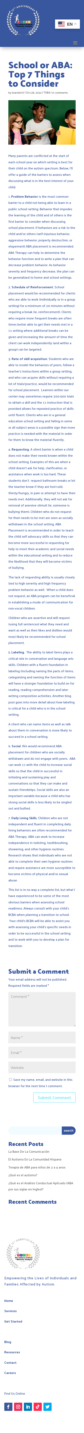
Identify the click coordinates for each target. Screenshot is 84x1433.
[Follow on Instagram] (18, 1407)
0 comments (60, 92)
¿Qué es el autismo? (22, 1175)
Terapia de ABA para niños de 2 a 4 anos (36, 1167)
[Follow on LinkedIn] (28, 1407)
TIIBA (46, 92)
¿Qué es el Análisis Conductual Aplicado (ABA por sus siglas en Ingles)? (40, 1186)
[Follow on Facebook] (8, 1407)
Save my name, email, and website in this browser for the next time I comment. (40, 1082)
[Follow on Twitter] (47, 1407)
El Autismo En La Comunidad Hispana (34, 1159)
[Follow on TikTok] (38, 1407)
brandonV (18, 92)
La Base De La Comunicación (28, 1151)
